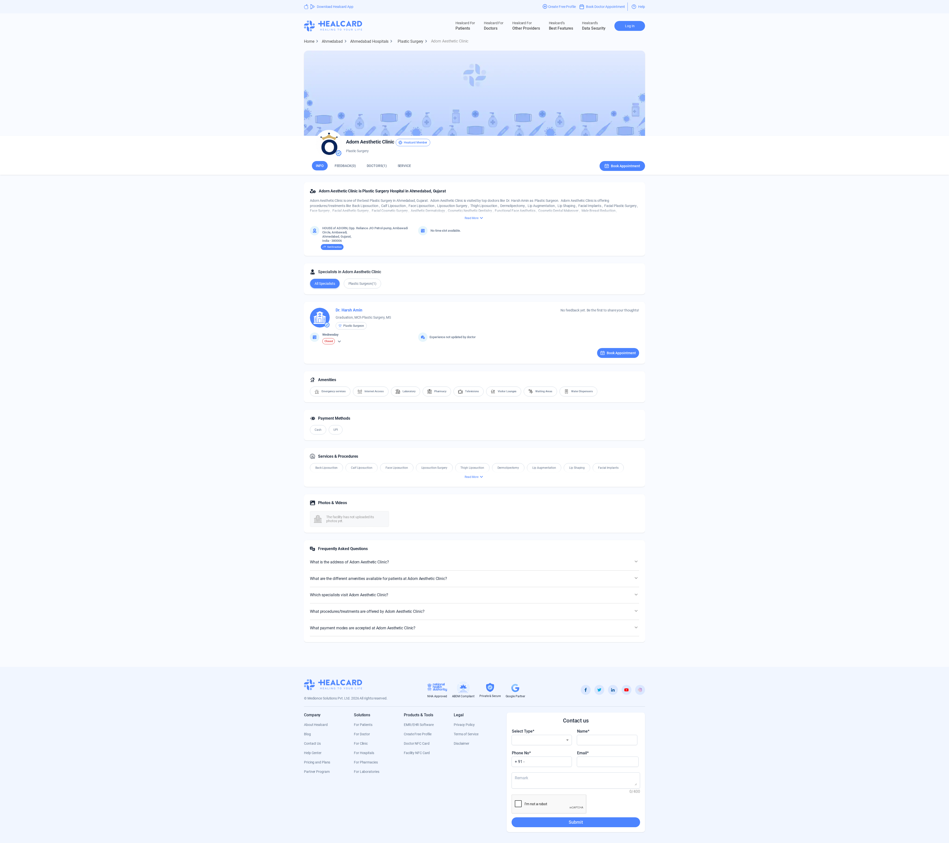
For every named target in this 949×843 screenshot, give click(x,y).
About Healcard (316, 725)
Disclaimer (461, 743)
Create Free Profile (417, 734)
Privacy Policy (464, 725)
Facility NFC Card (417, 753)
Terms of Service (466, 734)
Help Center (313, 753)
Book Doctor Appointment (605, 7)
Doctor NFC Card (417, 743)
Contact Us (312, 743)
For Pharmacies (366, 762)
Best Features (561, 26)
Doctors (493, 26)
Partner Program (317, 772)
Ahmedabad (335, 41)
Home (312, 41)
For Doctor (362, 734)
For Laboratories (366, 772)
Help (641, 7)
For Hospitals (364, 753)
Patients (465, 26)
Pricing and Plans (317, 762)
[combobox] (542, 740)
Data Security (593, 26)
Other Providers (526, 26)
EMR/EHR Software (418, 725)
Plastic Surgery (413, 41)
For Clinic (361, 743)
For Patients (363, 725)
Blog (307, 734)
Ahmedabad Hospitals (372, 41)
